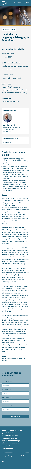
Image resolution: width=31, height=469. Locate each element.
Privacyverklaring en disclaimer (11, 456)
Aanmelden (14, 416)
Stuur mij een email (15, 129)
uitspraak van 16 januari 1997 (13, 347)
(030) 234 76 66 (8, 433)
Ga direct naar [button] (7, 449)
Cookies (23, 456)
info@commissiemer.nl (11, 435)
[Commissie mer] (5, 3)
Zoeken (17, 3)
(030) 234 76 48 (13, 131)
